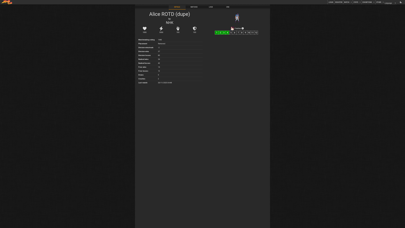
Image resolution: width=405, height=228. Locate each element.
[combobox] (389, 3)
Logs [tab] (211, 7)
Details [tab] (177, 7)
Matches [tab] (194, 7)
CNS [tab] (227, 7)
